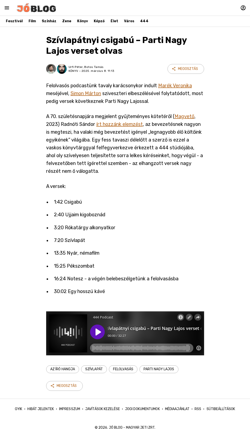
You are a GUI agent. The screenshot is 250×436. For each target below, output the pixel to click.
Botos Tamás (94, 67)
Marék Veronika (175, 85)
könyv (73, 71)
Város (129, 21)
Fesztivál (14, 21)
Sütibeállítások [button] (221, 409)
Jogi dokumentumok (142, 409)
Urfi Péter (76, 67)
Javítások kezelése (102, 409)
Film (32, 21)
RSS (198, 409)
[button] (62, 369)
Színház (49, 21)
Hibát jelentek (40, 409)
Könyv (82, 21)
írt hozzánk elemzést (119, 124)
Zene (66, 21)
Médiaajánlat (177, 409)
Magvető (184, 116)
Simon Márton (86, 93)
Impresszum (69, 409)
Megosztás (188, 69)
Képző (99, 21)
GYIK (18, 409)
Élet (114, 21)
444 (144, 21)
